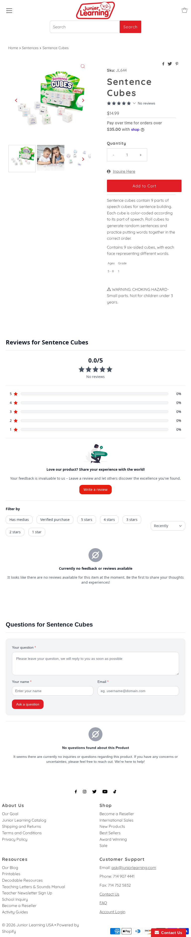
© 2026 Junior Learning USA (27, 924)
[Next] (82, 100)
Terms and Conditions (22, 832)
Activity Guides (15, 911)
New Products (112, 826)
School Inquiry (15, 899)
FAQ (103, 902)
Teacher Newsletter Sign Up (27, 892)
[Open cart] (184, 10)
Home (13, 48)
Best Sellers (110, 832)
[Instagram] (84, 791)
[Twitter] (94, 791)
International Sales (116, 820)
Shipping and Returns (21, 826)
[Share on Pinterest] (177, 64)
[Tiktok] (114, 791)
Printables (11, 873)
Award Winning (113, 839)
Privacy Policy (14, 839)
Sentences (30, 48)
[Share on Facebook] (163, 64)
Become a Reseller (116, 813)
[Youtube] (104, 791)
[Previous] (16, 100)
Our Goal (10, 813)
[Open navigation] (9, 10)
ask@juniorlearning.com (133, 867)
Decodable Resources (22, 880)
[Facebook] (76, 791)
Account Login (112, 911)
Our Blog (10, 867)
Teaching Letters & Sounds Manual (33, 886)
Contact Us (109, 894)
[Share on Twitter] (170, 64)
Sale (103, 845)
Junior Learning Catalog (24, 820)
